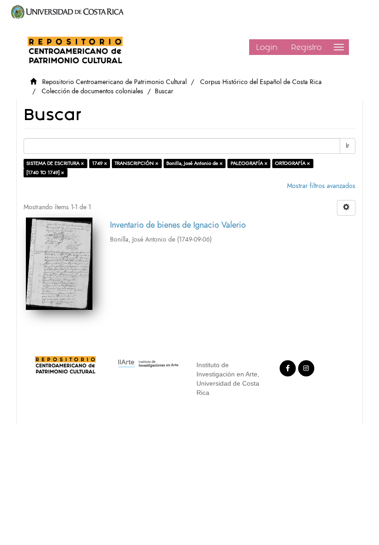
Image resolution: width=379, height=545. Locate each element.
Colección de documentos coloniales (92, 91)
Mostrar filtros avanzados (321, 186)
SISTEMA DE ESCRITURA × (55, 163)
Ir (347, 145)
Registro (306, 47)
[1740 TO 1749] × (45, 172)
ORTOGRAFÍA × (292, 163)
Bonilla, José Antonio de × (194, 163)
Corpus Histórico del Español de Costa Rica (261, 82)
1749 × (99, 163)
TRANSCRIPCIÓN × (137, 163)
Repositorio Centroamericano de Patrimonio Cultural (114, 82)
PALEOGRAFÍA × (249, 163)
